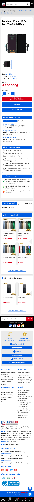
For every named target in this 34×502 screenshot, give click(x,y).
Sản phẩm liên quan (13, 278)
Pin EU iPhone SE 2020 (8, 298)
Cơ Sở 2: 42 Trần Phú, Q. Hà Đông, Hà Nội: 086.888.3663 (24, 398)
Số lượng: (5, 90)
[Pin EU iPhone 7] (24, 289)
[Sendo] (15, 470)
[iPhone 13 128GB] (24, 249)
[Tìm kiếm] (27, 4)
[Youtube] (18, 325)
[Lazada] (7, 470)
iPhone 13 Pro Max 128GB (8, 234)
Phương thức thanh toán (24, 377)
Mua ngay (17, 104)
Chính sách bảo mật (7, 379)
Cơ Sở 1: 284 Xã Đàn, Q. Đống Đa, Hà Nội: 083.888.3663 (24, 392)
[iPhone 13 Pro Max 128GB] (9, 225)
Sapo (22, 495)
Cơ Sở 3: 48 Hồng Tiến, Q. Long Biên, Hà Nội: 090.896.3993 (24, 404)
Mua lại (3, 384)
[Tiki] (11, 470)
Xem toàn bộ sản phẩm (16, 270)
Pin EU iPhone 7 (22, 298)
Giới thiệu (4, 399)
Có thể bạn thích (11, 215)
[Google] (22, 325)
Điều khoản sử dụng (7, 395)
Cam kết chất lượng (7, 377)
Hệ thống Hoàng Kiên (17, 362)
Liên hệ (3, 402)
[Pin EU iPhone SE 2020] (9, 289)
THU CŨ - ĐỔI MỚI (17, 109)
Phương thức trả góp (23, 382)
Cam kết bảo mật (6, 397)
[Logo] (3, 4)
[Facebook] (14, 325)
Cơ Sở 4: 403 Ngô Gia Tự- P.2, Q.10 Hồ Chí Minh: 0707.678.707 (24, 411)
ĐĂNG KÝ (29, 319)
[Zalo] (10, 325)
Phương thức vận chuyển (24, 380)
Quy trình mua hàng (23, 375)
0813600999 (17, 348)
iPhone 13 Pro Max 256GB (23, 234)
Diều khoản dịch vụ (7, 392)
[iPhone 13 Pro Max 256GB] (24, 225)
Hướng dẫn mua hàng (23, 372)
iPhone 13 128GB (23, 257)
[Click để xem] (17, 43)
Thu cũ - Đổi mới (6, 381)
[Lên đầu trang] (30, 485)
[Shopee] (2, 470)
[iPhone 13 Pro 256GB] (9, 249)
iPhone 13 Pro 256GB (9, 257)
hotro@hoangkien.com (12, 444)
